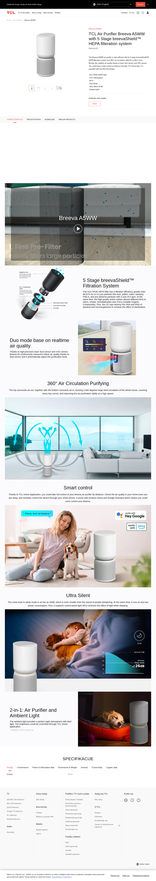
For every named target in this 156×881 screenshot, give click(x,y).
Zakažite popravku (72, 854)
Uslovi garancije (71, 810)
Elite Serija (40, 799)
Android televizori (13, 819)
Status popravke (71, 825)
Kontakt (68, 850)
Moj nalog (98, 799)
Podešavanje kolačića (140, 876)
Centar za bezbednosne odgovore (104, 825)
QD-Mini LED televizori (15, 799)
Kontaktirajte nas (101, 820)
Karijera (98, 813)
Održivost (98, 817)
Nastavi (140, 4)
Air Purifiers (17, 20)
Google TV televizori (14, 811)
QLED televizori (13, 807)
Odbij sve (126, 876)
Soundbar (10, 832)
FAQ (67, 842)
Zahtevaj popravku (72, 821)
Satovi (38, 834)
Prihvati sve (115, 876)
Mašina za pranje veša (45, 817)
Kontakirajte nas (71, 829)
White (95, 104)
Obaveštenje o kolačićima (62, 877)
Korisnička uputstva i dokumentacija (73, 804)
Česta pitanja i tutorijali (74, 799)
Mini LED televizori (14, 803)
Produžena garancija (73, 814)
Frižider (39, 813)
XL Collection (12, 815)
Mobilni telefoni (42, 830)
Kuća (9, 20)
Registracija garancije (73, 818)
